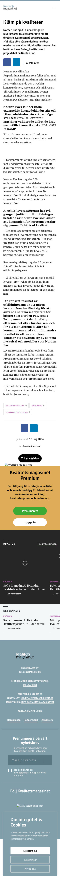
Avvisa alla (30, 868)
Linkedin (30, 798)
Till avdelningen (47, 543)
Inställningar (30, 859)
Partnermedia (31, 719)
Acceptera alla (30, 850)
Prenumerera (30, 511)
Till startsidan (30, 458)
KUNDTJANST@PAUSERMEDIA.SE (37, 698)
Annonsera (47, 719)
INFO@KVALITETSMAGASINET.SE (37, 702)
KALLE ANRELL (30, 685)
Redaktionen (13, 719)
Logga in (30, 522)
